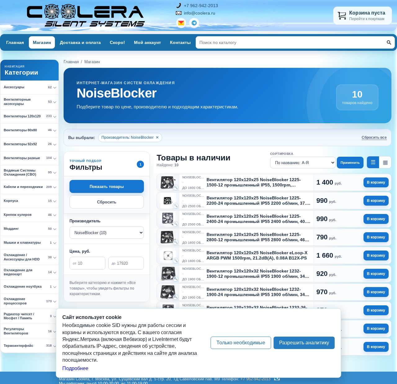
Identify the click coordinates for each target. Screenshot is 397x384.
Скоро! (117, 42)
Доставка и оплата (80, 42)
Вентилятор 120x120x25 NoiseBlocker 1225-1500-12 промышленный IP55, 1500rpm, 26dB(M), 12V (254, 185)
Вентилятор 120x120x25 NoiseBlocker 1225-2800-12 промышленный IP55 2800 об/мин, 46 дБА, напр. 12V (256, 239)
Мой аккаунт (147, 42)
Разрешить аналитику (304, 342)
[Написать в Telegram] (194, 23)
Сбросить (106, 202)
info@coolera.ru (199, 13)
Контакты (180, 42)
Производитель (84, 221)
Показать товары (107, 186)
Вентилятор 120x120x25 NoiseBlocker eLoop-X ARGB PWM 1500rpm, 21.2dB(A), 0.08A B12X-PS (257, 255)
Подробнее (75, 368)
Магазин (42, 42)
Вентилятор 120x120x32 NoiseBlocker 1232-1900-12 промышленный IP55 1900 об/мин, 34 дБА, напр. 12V (256, 276)
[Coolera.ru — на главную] (86, 15)
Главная (15, 42)
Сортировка (281, 153)
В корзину (376, 182)
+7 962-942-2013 (201, 5)
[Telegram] (276, 379)
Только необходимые (240, 342)
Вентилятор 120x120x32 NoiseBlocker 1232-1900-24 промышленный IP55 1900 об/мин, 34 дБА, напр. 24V (256, 294)
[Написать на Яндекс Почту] (181, 23)
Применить (350, 162)
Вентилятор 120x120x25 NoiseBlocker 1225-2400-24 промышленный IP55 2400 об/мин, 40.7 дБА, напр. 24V (258, 221)
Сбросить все (374, 137)
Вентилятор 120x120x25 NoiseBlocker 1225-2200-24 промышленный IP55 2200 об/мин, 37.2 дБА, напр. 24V (258, 203)
